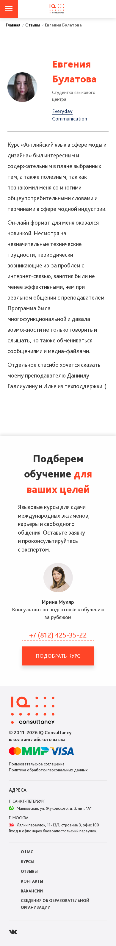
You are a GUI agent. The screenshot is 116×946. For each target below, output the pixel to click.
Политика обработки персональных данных (48, 770)
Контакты (32, 881)
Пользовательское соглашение (37, 764)
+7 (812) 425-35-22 (58, 635)
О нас (27, 851)
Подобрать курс (58, 656)
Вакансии (32, 891)
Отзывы (29, 871)
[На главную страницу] (56, 9)
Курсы (27, 861)
